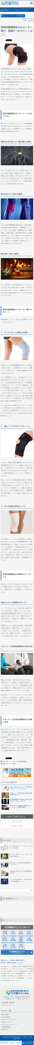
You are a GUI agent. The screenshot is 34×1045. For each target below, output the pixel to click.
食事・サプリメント (7, 1022)
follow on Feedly (18, 826)
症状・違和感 (6, 1017)
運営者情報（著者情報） (9, 1002)
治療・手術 (5, 1029)
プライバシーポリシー (8, 1005)
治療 (3, 763)
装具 (14, 763)
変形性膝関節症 (20, 15)
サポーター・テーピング (9, 15)
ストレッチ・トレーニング (9, 1024)
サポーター (9, 763)
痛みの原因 (5, 1014)
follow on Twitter (17, 821)
